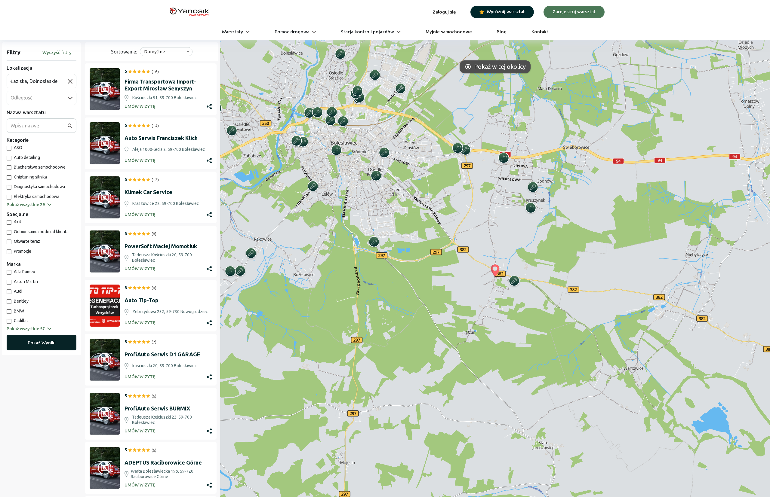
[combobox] (39, 81)
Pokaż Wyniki (42, 342)
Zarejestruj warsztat (574, 11)
